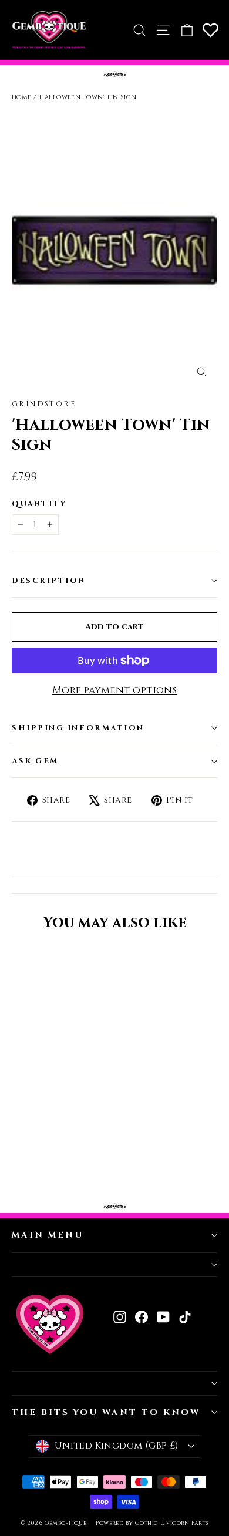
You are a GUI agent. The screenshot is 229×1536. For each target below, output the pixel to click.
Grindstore (44, 404)
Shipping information (78, 728)
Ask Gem (35, 761)
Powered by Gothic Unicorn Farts (152, 1523)
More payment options (114, 690)
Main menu (47, 1235)
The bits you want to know (106, 1412)
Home (22, 97)
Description (49, 581)
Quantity (39, 504)
